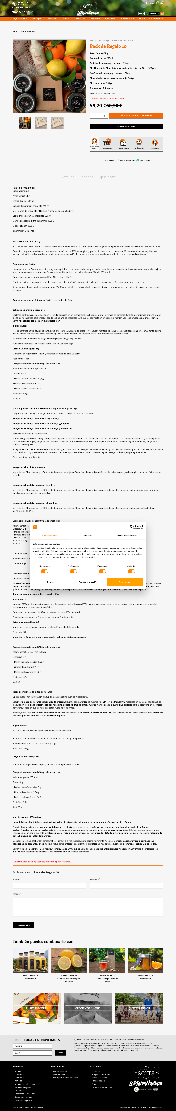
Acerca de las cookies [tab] (127, 535)
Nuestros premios (60, 1071)
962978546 (20, 12)
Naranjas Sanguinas (23, 1087)
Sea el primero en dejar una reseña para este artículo (112, 40)
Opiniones (107, 176)
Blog (141, 13)
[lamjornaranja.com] (88, 8)
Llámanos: (126, 160)
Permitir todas (125, 582)
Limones (18, 1074)
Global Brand (136, 1107)
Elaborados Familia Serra (25, 1094)
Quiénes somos (59, 1074)
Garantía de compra (100, 1077)
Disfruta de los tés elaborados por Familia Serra (107, 978)
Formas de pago (99, 1081)
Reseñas (86, 176)
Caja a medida (21, 1090)
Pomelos (18, 1081)
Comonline (159, 1107)
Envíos (94, 1084)
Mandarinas (19, 1077)
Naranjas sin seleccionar (25, 1084)
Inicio (15, 31)
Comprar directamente (126, 126)
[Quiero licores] (30, 960)
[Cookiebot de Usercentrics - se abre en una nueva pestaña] (132, 527)
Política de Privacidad (129, 1050)
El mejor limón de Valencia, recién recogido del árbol (68, 978)
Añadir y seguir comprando (136, 115)
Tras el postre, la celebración (30, 977)
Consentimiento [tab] (49, 535)
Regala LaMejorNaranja (25, 1097)
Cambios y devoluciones (102, 1087)
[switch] (73, 571)
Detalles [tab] (88, 535)
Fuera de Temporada (23, 1100)
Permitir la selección (88, 582)
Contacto (96, 1071)
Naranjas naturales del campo (65, 1077)
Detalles (67, 176)
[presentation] (79, 76)
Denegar (51, 582)
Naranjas (18, 1071)
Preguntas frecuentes (101, 1074)
